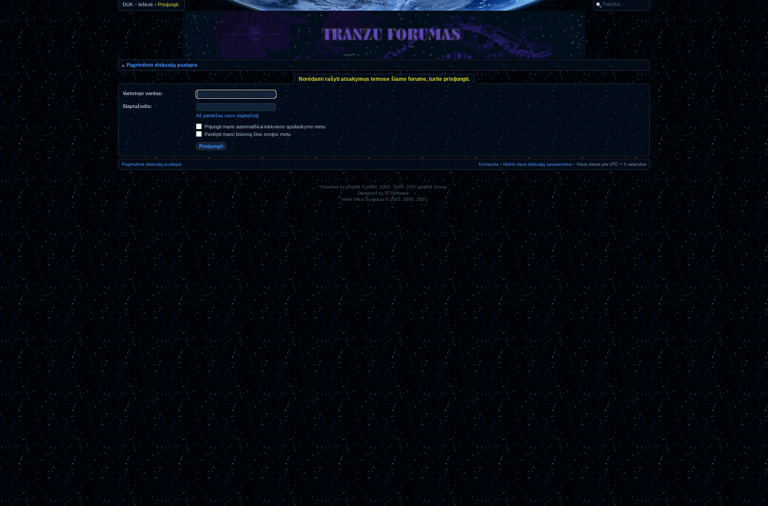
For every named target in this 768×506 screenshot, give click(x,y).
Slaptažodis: (137, 106)
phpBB (353, 186)
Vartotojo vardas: (143, 93)
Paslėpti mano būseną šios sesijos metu (247, 134)
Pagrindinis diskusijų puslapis (162, 65)
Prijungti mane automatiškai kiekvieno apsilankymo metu (264, 126)
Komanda (489, 164)
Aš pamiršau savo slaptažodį (227, 115)
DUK (128, 4)
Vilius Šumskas (368, 199)
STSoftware (397, 193)
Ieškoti (145, 4)
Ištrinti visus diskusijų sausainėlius (537, 164)
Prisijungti (168, 4)
